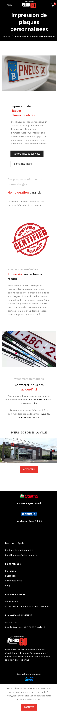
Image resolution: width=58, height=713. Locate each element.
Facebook (10, 575)
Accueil (6, 36)
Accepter (29, 707)
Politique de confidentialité (19, 550)
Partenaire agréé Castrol (29, 503)
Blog (7, 585)
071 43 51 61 (11, 622)
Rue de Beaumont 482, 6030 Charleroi (25, 627)
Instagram (10, 571)
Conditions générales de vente (21, 555)
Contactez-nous (13, 580)
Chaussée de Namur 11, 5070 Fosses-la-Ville (27, 606)
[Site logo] (29, 4)
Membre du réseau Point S (29, 521)
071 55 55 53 (11, 601)
